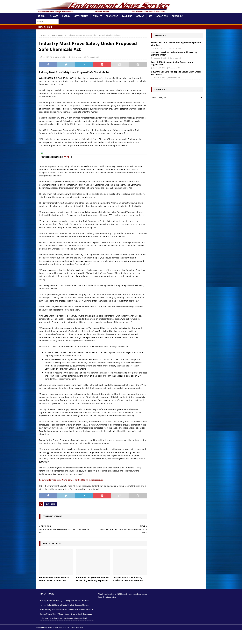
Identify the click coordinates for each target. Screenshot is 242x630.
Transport (112, 16)
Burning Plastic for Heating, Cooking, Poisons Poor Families (64, 600)
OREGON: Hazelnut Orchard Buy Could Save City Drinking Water (174, 53)
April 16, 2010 (48, 57)
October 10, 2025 (159, 78)
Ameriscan (160, 35)
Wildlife (97, 16)
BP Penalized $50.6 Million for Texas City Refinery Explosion (92, 579)
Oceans (140, 16)
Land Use (127, 16)
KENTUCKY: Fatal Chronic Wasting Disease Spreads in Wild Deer (176, 43)
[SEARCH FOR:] (47, 21)
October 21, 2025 (159, 68)
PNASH (67, 156)
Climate (53, 16)
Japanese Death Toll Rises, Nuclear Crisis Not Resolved (128, 579)
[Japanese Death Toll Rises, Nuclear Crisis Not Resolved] (130, 562)
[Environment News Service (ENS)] (103, 11)
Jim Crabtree (62, 57)
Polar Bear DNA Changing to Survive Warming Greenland (63, 618)
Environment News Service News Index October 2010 (54, 579)
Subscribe (177, 16)
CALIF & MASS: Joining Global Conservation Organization (172, 63)
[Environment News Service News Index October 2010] (56, 562)
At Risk (41, 16)
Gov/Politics (81, 16)
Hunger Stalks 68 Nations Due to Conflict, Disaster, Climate (64, 605)
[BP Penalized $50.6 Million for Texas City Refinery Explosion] (93, 562)
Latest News (77, 57)
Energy (66, 16)
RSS (150, 16)
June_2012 (50, 504)
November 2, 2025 (159, 48)
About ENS (162, 16)
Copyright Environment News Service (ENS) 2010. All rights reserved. (71, 480)
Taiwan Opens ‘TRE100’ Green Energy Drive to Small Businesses (66, 613)
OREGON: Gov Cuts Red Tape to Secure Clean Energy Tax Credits (176, 73)
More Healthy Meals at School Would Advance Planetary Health (66, 609)
